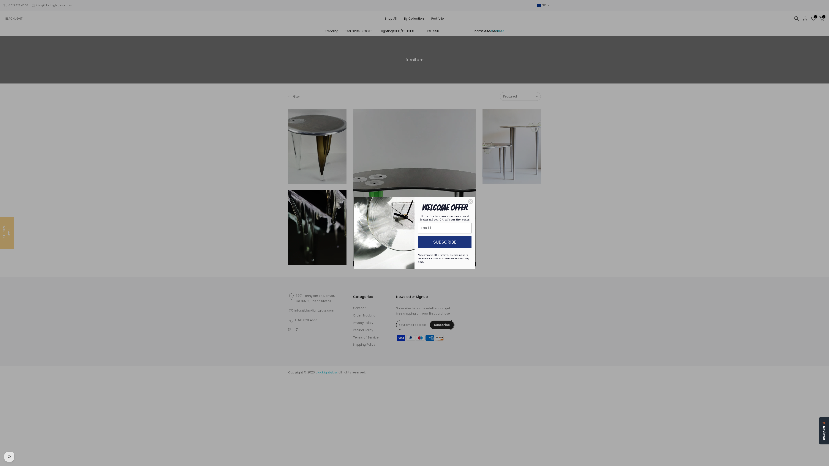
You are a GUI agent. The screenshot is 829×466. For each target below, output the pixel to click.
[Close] (470, 201)
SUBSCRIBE (444, 242)
